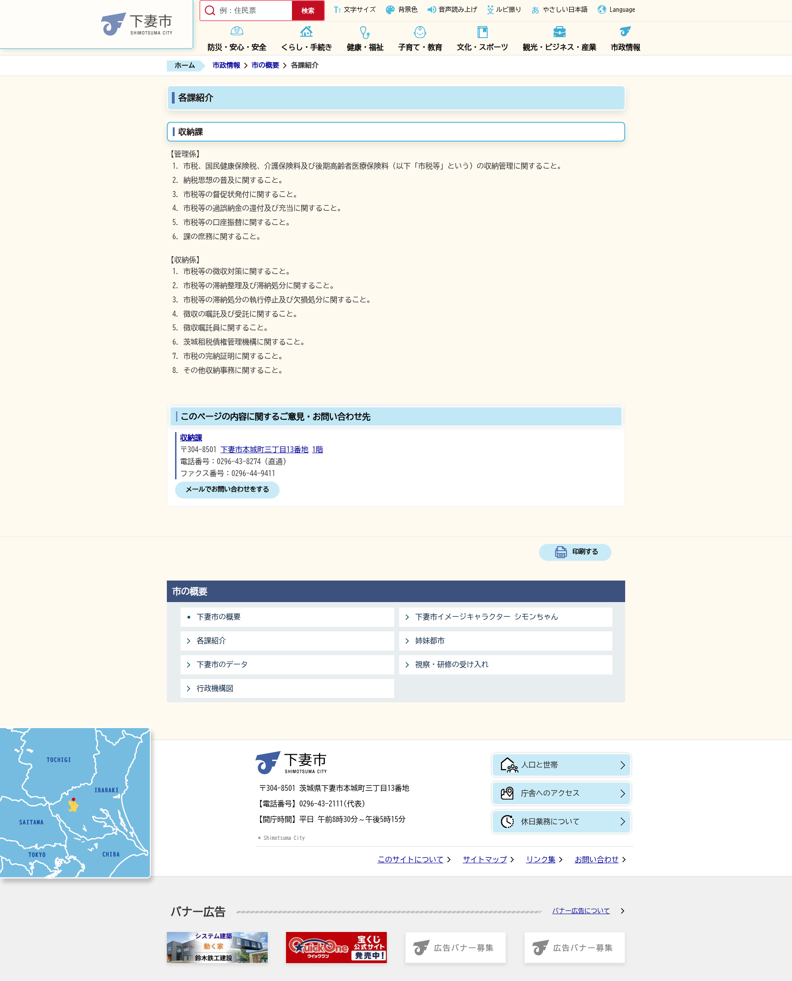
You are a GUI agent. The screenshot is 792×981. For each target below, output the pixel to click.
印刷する (585, 551)
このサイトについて (411, 859)
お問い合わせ (597, 859)
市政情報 (625, 47)
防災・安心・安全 (237, 47)
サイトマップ (485, 859)
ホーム (185, 65)
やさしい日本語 (565, 9)
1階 (317, 449)
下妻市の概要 (219, 616)
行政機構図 (215, 688)
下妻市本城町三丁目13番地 (264, 449)
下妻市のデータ (222, 664)
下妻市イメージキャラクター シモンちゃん (486, 616)
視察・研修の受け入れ (452, 664)
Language (622, 9)
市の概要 (265, 65)
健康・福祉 (365, 47)
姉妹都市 (430, 640)
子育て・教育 (420, 47)
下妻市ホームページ (96, 24)
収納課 (191, 437)
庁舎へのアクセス (550, 793)
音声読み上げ (458, 9)
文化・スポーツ (482, 47)
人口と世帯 (539, 764)
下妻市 (291, 762)
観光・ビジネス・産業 (559, 47)
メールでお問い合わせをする (227, 489)
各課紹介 (211, 640)
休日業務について (550, 821)
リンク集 (541, 859)
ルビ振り (509, 9)
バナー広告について (581, 911)
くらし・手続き (306, 47)
